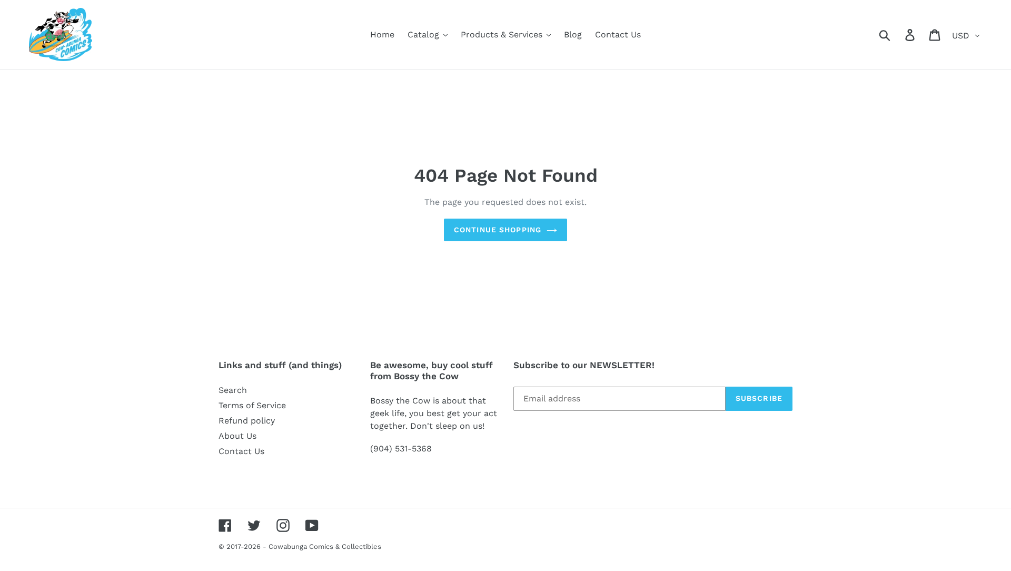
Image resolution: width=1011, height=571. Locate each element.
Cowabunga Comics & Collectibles (325, 546)
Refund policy (247, 421)
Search (233, 390)
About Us (237, 436)
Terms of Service (252, 405)
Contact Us (241, 451)
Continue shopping (497, 229)
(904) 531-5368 (401, 449)
